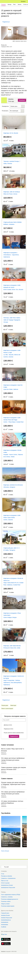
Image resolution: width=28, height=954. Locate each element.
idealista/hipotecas (6, 920)
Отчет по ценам (5, 883)
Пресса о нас (4, 880)
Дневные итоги (8, 725)
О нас (2, 873)
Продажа (3, 4)
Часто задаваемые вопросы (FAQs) (10, 894)
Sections (23, 1)
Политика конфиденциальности (9, 899)
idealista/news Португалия (8, 887)
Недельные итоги (8, 728)
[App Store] (6, 935)
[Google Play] (6, 939)
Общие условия (5, 903)
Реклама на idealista (6, 876)
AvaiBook (3, 927)
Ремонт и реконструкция (7, 708)
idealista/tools (4, 922)
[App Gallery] (6, 943)
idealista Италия (5, 915)
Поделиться (6, 22)
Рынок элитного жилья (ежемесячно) (14, 732)
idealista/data (4, 924)
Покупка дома (5, 705)
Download (22, 100)
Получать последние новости (14, 716)
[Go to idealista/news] (3, 1)
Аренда (9, 4)
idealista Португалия (6, 917)
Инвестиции (13, 705)
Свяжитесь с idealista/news (8, 878)
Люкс (14, 4)
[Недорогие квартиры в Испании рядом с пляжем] (10, 831)
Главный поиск (5, 913)
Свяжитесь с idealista (6, 896)
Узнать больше (5, 851)
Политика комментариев (7, 906)
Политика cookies (5, 901)
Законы (19, 4)
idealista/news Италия (7, 885)
